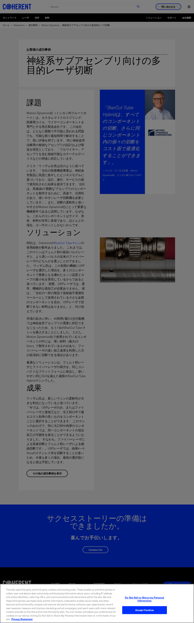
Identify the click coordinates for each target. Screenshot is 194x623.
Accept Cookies (144, 610)
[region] (97, 603)
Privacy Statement (22, 619)
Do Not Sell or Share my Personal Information (144, 599)
